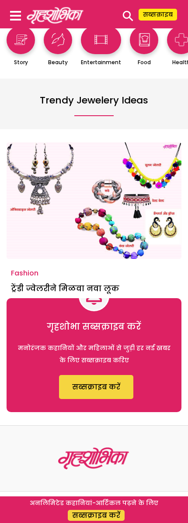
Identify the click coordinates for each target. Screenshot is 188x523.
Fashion (24, 273)
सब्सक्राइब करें (96, 387)
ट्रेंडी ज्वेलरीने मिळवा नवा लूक (65, 288)
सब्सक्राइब (158, 14)
